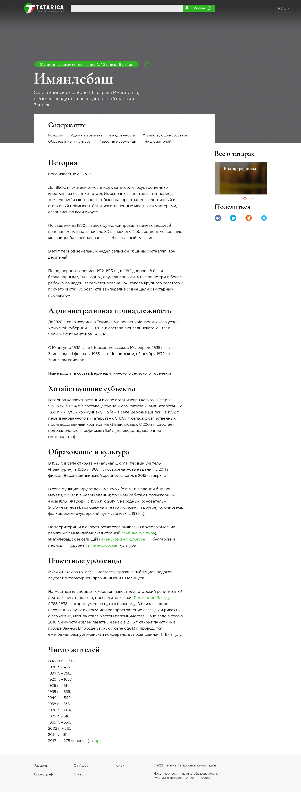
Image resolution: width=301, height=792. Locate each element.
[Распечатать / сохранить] (147, 64)
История (55, 135)
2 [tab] (237, 198)
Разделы (41, 765)
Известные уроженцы (118, 141)
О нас (78, 774)
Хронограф (43, 774)
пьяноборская (104, 545)
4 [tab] (252, 198)
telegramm (264, 218)
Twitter (233, 218)
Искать (199, 8)
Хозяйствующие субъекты (165, 135)
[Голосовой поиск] (186, 8)
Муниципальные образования (68, 64)
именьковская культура (122, 539)
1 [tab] (229, 198)
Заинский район (118, 64)
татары (95, 740)
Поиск (119, 765)
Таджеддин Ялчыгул (153, 597)
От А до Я (82, 765)
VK (218, 218)
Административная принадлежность (103, 135)
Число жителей (158, 141)
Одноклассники (248, 218)
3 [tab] (245, 198)
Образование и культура (69, 141)
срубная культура (138, 533)
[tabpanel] (241, 178)
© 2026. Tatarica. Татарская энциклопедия (185, 765)
